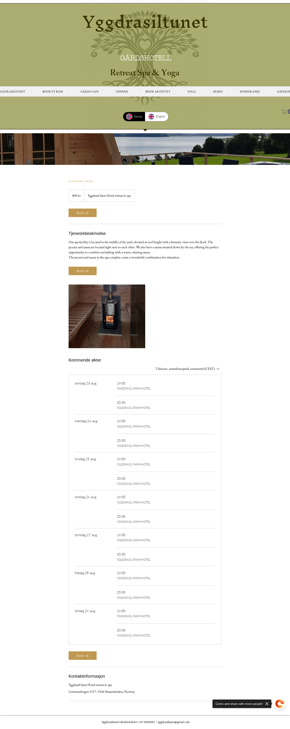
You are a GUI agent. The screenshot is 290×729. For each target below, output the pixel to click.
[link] (83, 213)
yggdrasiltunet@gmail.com (174, 722)
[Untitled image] (107, 316)
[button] (89, 91)
